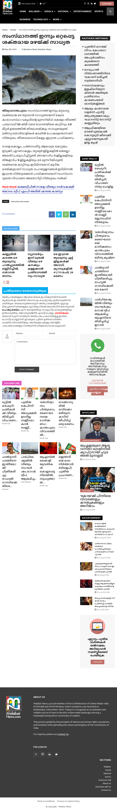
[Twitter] (95, 4)
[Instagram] (88, 4)
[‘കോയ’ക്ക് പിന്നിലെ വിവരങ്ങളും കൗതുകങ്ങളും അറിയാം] (97, 479)
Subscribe (107, 3)
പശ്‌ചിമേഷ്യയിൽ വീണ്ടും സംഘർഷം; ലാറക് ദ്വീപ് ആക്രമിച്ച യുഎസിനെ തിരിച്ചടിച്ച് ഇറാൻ (103, 312)
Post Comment (27, 369)
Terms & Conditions (46, 801)
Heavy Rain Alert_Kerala (20, 201)
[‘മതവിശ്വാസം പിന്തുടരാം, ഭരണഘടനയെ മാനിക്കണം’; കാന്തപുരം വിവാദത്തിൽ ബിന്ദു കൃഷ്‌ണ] (48, 393)
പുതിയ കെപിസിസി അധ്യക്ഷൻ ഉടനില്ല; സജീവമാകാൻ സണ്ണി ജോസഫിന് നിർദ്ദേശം (103, 209)
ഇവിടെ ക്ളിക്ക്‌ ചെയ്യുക (99, 390)
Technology (40, 19)
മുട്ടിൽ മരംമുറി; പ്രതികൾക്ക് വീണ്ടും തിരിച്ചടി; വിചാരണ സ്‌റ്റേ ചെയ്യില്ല (104, 176)
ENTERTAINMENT (91, 518)
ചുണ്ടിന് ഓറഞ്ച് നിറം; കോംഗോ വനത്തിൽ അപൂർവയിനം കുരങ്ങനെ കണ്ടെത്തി (95, 56)
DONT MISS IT (89, 159)
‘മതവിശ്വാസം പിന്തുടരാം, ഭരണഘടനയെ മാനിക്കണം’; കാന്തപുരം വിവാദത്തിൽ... (47, 418)
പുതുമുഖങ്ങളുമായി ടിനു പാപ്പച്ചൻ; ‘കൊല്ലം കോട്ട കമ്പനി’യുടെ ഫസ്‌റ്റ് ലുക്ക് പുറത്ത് (105, 567)
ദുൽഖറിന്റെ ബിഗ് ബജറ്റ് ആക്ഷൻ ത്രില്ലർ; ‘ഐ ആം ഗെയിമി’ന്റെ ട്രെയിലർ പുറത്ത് (105, 585)
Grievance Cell (104, 780)
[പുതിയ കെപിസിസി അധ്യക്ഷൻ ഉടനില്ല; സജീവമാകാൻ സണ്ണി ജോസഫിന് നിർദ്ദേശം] (29, 393)
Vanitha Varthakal (91, 440)
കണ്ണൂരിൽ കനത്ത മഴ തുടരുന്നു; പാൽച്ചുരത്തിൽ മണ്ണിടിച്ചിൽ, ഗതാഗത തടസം (13, 265)
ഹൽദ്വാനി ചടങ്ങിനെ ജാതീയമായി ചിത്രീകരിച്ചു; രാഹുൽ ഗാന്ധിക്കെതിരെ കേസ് (104, 278)
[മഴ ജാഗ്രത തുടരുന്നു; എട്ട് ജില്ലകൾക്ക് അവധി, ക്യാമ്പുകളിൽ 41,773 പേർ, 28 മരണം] (64, 243)
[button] (110, 11)
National (63, 11)
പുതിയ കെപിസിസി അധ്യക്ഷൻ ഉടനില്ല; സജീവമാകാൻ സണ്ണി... (29, 415)
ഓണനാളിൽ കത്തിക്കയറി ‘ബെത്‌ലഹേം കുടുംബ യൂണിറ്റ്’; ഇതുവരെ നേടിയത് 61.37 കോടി (105, 529)
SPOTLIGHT (88, 412)
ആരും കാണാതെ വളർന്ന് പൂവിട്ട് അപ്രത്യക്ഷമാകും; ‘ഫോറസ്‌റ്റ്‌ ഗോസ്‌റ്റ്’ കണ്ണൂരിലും (97, 115)
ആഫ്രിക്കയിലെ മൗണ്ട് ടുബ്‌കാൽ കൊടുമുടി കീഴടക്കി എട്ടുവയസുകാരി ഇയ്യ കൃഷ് (97, 135)
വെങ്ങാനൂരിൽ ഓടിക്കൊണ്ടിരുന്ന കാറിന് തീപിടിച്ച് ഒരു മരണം (66, 413)
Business (25, 19)
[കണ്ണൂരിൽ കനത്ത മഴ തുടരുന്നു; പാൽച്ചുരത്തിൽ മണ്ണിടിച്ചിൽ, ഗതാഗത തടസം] (13, 243)
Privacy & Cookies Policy (68, 801)
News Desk (32, 49)
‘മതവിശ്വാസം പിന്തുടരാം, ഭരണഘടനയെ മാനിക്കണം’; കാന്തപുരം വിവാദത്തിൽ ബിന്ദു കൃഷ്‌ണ (105, 245)
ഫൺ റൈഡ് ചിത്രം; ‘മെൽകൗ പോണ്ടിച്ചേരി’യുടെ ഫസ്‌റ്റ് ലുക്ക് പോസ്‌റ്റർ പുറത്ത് (104, 549)
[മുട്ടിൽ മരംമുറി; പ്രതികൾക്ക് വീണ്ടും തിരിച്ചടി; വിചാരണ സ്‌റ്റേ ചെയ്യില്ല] (11, 393)
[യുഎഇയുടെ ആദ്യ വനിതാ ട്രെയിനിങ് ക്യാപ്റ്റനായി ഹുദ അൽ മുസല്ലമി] (97, 429)
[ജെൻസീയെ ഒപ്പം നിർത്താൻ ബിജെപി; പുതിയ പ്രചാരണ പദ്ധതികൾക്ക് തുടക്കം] (67, 448)
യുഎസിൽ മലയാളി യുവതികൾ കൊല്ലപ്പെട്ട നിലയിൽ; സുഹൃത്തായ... (47, 469)
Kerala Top (6, 423)
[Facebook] (85, 4)
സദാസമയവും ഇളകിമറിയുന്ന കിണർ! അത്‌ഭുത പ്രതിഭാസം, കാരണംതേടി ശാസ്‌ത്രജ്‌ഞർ (96, 94)
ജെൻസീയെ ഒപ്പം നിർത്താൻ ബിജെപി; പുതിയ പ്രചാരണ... (66, 466)
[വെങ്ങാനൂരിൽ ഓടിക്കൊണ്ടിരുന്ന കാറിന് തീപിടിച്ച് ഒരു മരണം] (67, 393)
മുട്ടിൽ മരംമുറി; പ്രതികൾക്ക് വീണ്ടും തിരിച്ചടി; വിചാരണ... (10, 411)
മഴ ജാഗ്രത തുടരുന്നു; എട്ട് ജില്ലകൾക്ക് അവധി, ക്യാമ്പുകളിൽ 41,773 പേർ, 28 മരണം (63, 265)
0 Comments (8, 214)
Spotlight (87, 490)
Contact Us (63, 734)
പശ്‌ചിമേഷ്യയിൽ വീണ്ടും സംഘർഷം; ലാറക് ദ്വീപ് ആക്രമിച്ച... (29, 468)
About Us (107, 783)
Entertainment (83, 11)
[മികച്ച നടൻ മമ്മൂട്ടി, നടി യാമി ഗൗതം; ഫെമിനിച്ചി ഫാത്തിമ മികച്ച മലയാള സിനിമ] (86, 601)
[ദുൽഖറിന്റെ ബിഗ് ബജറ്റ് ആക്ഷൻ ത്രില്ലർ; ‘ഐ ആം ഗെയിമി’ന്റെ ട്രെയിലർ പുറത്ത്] (86, 584)
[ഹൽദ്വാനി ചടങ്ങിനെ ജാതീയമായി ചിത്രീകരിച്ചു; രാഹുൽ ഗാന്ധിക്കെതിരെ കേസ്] (11, 448)
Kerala (48, 11)
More (56, 19)
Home (23, 11)
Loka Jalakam (26, 482)
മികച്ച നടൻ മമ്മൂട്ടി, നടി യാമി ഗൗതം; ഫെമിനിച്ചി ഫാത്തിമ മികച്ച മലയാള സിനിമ (105, 602)
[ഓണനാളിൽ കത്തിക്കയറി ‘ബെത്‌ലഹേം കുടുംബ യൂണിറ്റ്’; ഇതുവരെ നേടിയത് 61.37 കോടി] (86, 526)
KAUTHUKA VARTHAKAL (95, 38)
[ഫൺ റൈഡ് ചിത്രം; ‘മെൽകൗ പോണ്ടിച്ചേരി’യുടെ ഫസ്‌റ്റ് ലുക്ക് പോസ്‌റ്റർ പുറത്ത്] (86, 546)
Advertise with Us (103, 786)
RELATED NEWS (11, 228)
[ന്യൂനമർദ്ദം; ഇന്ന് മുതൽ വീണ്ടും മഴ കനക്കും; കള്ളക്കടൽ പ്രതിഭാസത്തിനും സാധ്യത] (39, 243)
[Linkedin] (91, 4)
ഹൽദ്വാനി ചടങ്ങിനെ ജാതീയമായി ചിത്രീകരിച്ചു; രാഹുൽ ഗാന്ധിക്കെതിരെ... (9, 471)
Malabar (34, 11)
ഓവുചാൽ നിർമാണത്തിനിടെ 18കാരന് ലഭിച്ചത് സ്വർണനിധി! (97, 75)
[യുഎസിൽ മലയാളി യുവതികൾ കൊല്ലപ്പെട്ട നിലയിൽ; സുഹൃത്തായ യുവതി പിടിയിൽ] (48, 448)
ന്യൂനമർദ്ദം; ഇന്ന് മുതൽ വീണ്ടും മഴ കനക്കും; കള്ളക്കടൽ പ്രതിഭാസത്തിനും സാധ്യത (37, 265)
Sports (98, 11)
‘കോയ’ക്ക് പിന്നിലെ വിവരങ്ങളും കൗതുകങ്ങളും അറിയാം (95, 500)
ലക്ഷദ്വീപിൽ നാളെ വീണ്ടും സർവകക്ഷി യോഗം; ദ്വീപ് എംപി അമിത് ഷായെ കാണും (38, 189)
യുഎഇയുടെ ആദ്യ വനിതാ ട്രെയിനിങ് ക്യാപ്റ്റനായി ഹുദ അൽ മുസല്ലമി (95, 450)
